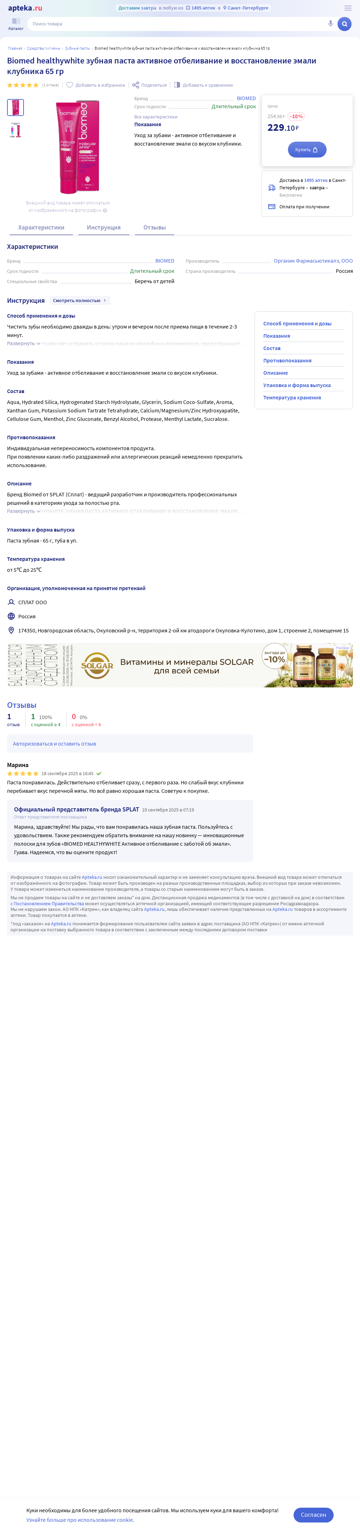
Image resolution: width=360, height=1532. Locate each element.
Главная (15, 48)
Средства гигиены (43, 48)
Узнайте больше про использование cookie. (80, 1519)
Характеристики (41, 227)
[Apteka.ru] (25, 8)
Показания (276, 335)
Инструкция (104, 227)
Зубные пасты (77, 48)
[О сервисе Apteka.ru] (348, 8)
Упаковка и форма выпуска (297, 384)
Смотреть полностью (77, 300)
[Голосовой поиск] (330, 24)
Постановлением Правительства (49, 903)
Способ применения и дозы (297, 323)
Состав (272, 347)
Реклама (342, 648)
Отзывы (154, 227)
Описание (275, 372)
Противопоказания (287, 360)
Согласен (313, 1514)
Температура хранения (292, 397)
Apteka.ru (92, 877)
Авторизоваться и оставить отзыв (54, 743)
